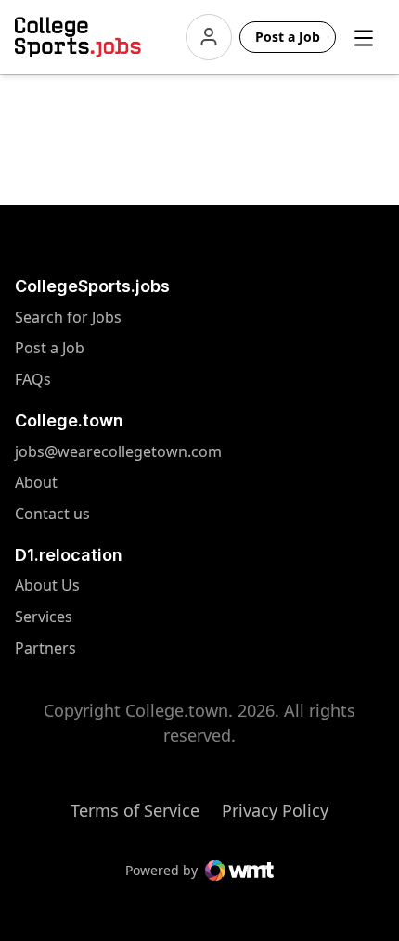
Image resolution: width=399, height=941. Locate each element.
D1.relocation (68, 555)
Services (56, 617)
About (36, 482)
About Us (56, 585)
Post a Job (49, 348)
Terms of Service (135, 810)
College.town (69, 420)
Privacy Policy (275, 810)
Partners (56, 648)
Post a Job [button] (287, 36)
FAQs (33, 379)
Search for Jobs (56, 317)
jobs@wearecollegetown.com (56, 452)
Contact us (56, 514)
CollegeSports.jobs (92, 286)
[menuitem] (103, 326)
